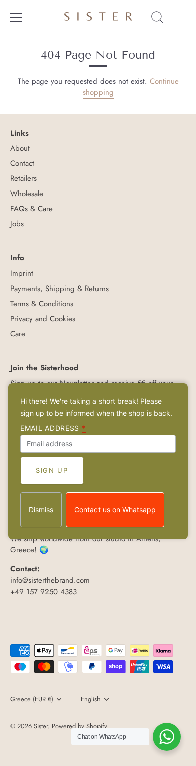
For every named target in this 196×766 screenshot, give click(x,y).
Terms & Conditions (41, 303)
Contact (22, 163)
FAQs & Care (31, 208)
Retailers (23, 178)
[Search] (157, 19)
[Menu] (16, 17)
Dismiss (41, 509)
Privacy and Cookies (42, 318)
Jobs (17, 223)
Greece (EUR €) (31, 699)
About (20, 148)
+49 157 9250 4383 (43, 591)
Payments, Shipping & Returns (59, 288)
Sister (41, 726)
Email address (53, 428)
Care (17, 333)
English (91, 699)
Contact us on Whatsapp (115, 509)
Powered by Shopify (79, 726)
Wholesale (26, 193)
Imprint (21, 273)
